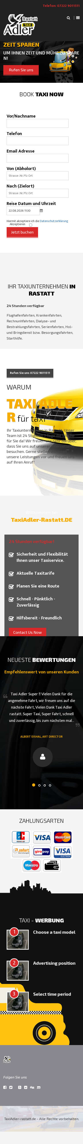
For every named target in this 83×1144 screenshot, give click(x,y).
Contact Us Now (27, 632)
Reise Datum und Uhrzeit (31, 203)
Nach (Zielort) (20, 186)
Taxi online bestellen (43, 69)
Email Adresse (21, 151)
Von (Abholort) (21, 168)
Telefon (14, 133)
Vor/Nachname (21, 116)
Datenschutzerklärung (54, 221)
